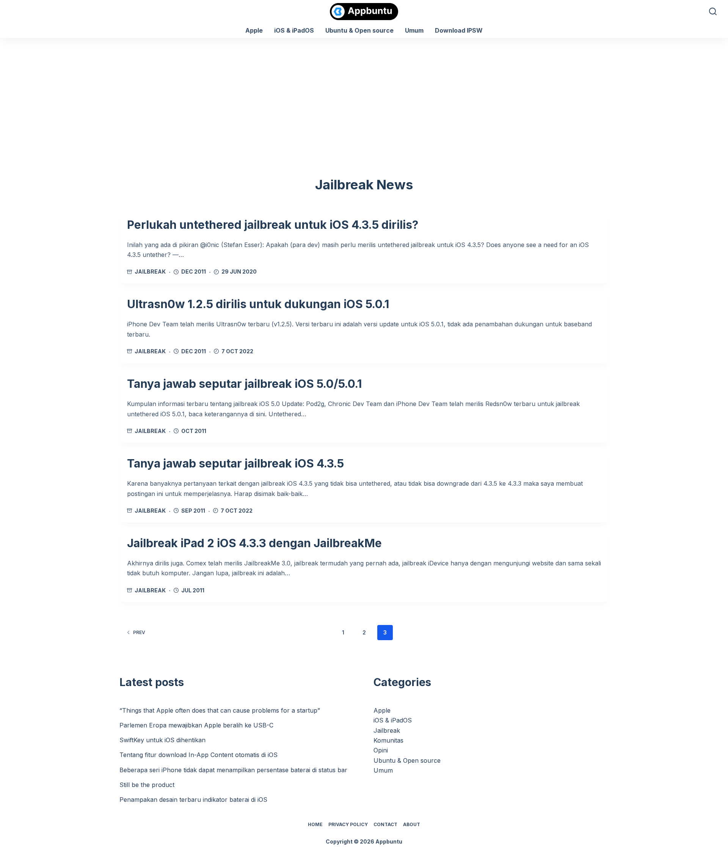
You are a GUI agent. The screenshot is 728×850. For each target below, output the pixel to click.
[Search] (713, 11)
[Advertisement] (364, 95)
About (411, 824)
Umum (414, 30)
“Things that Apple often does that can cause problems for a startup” (219, 710)
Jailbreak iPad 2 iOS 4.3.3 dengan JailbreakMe (254, 543)
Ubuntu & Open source (359, 30)
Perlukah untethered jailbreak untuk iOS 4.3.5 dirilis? (272, 224)
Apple (254, 30)
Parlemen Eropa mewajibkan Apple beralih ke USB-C (196, 725)
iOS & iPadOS (294, 30)
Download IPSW (459, 30)
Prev (139, 632)
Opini (380, 750)
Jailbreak (150, 271)
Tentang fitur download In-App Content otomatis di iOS (198, 755)
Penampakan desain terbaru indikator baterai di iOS (193, 799)
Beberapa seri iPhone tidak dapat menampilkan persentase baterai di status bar (233, 770)
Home (315, 824)
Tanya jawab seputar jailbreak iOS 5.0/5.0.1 (244, 383)
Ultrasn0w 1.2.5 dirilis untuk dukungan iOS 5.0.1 (258, 304)
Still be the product (146, 785)
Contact (385, 824)
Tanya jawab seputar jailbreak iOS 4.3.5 (235, 463)
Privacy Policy (348, 824)
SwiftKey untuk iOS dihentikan (162, 740)
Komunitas (388, 740)
